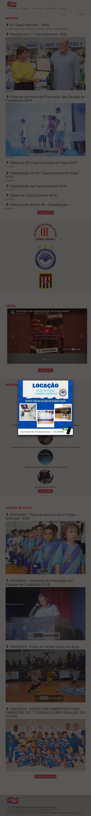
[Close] (73, 380)
